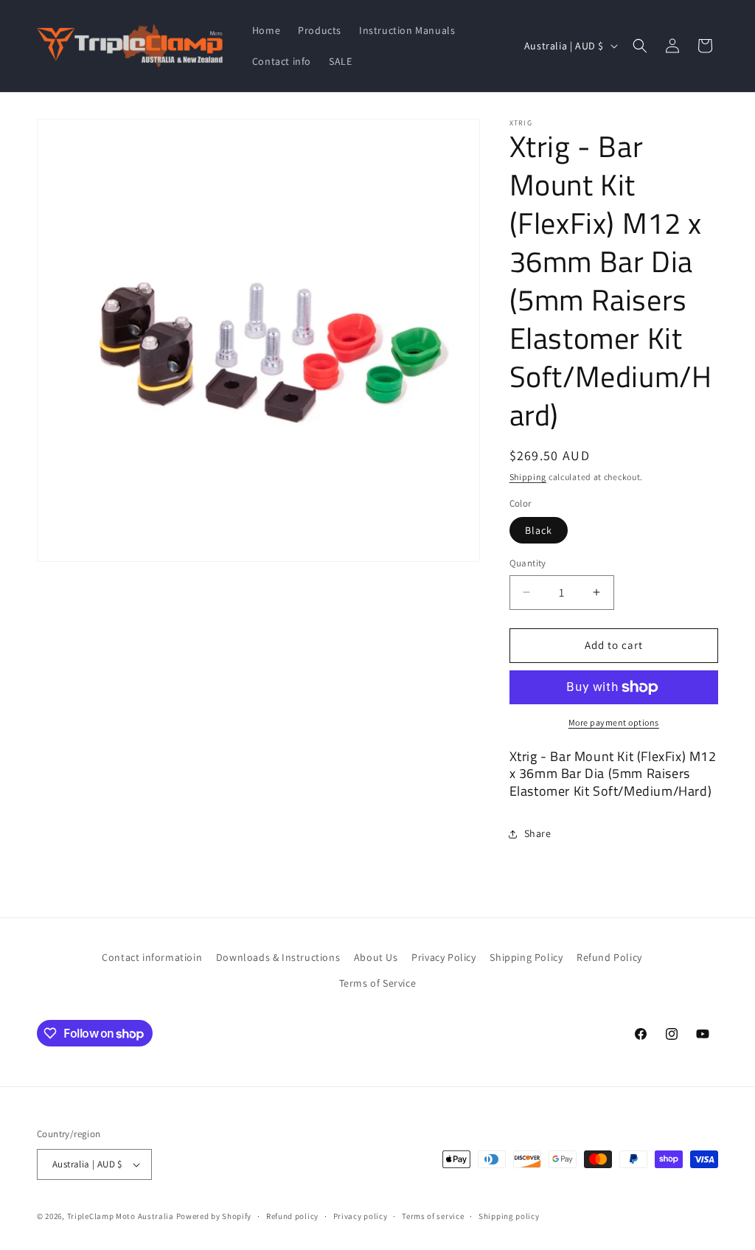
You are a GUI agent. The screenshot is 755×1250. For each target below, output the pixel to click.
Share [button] (538, 833)
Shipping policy (509, 1216)
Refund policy (292, 1216)
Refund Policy (609, 957)
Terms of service (433, 1216)
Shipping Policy (526, 957)
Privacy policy (360, 1216)
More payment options (613, 722)
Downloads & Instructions (278, 957)
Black (538, 530)
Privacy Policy (443, 957)
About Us (376, 957)
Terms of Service (378, 983)
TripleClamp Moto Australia (120, 1216)
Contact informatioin (152, 957)
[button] (640, 45)
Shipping (528, 476)
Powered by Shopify (214, 1216)
